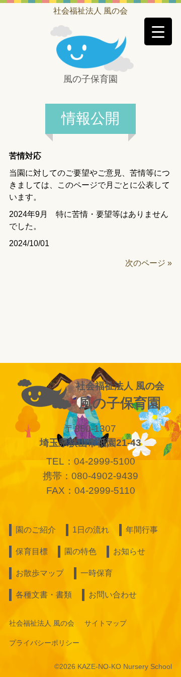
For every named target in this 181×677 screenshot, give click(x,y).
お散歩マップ (40, 573)
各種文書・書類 (44, 594)
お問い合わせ (112, 594)
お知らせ (129, 551)
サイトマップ (105, 623)
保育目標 (32, 551)
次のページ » (148, 263)
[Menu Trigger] (158, 31)
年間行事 (142, 529)
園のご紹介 (36, 529)
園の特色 (80, 551)
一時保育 (96, 573)
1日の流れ (90, 529)
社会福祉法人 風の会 (90, 11)
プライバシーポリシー (44, 643)
